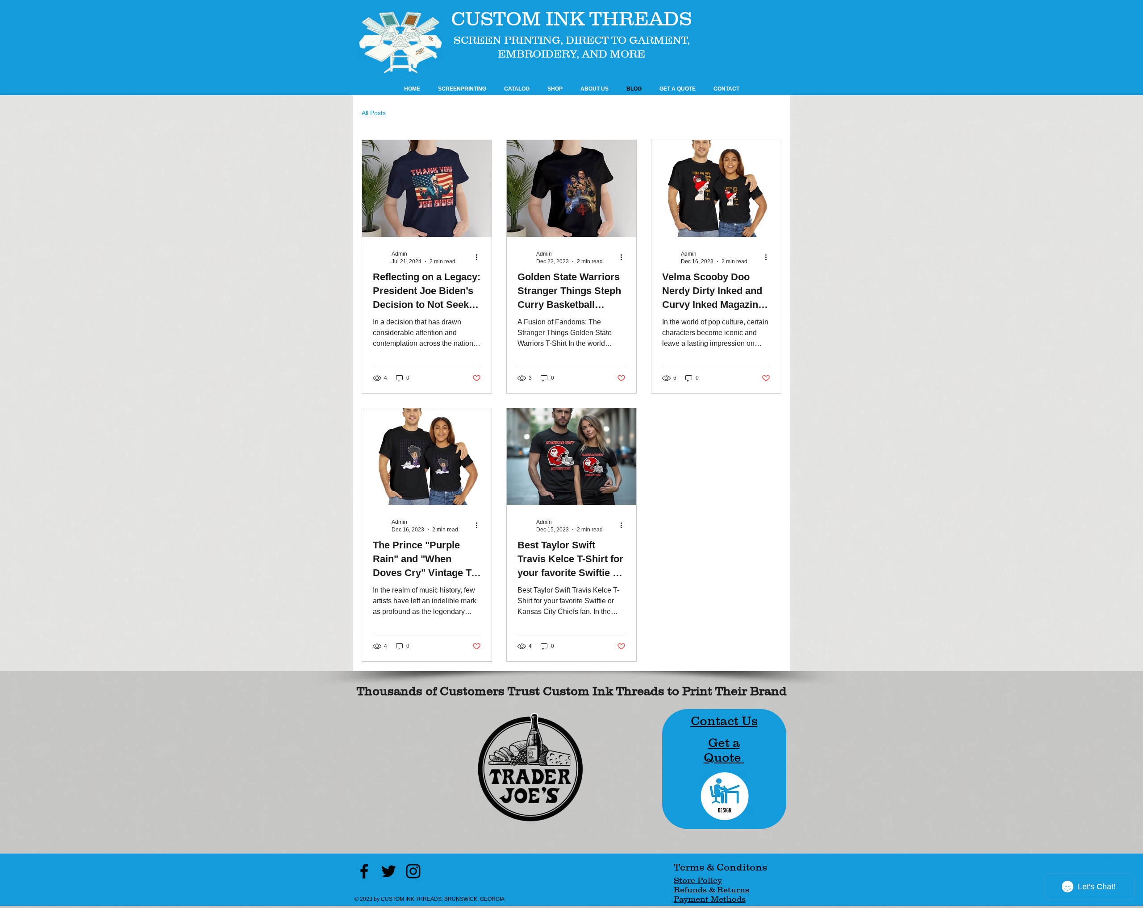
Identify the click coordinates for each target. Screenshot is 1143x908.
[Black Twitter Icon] (388, 871)
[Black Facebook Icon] (364, 871)
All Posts (374, 112)
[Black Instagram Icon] (413, 871)
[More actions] (479, 257)
